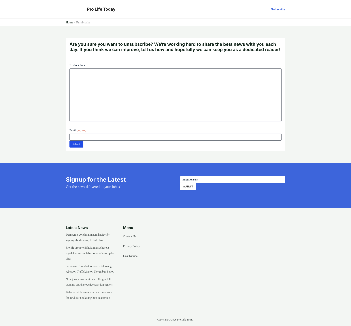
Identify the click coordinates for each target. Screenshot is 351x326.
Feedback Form (77, 65)
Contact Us (129, 236)
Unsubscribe (130, 256)
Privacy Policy (131, 246)
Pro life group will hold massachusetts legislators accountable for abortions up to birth (90, 252)
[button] (278, 9)
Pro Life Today (101, 9)
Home (69, 22)
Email (77, 130)
